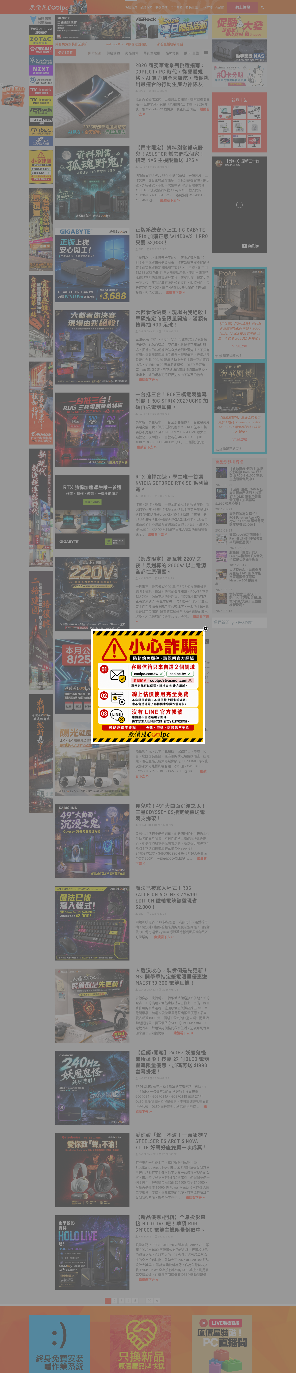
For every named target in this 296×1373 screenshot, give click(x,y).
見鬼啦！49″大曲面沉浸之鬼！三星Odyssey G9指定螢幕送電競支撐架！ (171, 812)
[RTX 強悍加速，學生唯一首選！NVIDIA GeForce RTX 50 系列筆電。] (92, 512)
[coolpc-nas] (239, 42)
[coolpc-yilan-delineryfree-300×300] (13, 86)
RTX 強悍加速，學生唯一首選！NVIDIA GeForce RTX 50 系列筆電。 (172, 483)
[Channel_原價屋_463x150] (93, 18)
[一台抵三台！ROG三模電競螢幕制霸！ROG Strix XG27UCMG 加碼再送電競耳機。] (92, 430)
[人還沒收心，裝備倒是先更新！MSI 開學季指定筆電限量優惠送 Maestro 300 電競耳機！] (92, 1006)
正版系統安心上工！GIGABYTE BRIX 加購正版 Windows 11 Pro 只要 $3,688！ (172, 236)
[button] (262, 7)
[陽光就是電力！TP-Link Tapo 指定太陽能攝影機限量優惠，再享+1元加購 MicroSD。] (92, 759)
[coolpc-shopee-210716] (239, 18)
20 (149, 1301)
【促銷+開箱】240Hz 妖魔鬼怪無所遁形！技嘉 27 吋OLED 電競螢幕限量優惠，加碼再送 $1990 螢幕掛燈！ (172, 1062)
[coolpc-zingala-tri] (239, 67)
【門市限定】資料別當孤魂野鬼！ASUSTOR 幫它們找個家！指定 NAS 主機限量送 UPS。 (170, 153)
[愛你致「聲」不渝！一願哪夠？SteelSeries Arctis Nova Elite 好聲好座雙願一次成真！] (92, 1170)
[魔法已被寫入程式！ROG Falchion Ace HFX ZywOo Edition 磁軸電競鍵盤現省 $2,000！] (92, 923)
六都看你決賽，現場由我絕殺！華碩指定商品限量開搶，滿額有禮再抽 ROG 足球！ (172, 318)
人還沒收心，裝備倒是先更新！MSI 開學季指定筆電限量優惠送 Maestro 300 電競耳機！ (172, 976)
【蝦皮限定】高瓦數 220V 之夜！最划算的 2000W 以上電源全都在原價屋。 (171, 565)
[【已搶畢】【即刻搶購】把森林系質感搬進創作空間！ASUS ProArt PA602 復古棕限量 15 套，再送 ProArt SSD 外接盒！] (239, 272)
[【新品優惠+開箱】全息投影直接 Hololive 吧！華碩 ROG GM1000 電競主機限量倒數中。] (92, 1252)
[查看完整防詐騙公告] (41, 167)
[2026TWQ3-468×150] (170, 18)
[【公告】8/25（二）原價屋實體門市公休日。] (92, 676)
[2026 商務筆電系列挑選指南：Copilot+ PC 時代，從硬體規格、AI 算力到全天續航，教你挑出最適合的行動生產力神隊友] (92, 100)
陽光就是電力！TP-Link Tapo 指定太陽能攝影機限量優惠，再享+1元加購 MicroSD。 (172, 729)
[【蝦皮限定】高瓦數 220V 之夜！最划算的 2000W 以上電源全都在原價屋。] (92, 594)
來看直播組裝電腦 (170, 44)
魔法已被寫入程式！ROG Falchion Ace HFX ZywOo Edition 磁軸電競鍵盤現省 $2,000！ (166, 897)
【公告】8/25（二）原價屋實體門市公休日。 (172, 644)
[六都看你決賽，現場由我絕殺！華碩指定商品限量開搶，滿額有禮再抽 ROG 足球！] (92, 347)
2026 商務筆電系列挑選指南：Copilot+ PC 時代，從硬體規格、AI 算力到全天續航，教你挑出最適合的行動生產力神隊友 (172, 74)
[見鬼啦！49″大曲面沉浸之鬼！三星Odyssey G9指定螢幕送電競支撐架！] (92, 841)
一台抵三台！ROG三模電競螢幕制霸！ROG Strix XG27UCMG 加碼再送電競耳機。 (172, 400)
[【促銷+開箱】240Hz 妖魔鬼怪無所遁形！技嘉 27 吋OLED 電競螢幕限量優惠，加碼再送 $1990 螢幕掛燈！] (92, 1088)
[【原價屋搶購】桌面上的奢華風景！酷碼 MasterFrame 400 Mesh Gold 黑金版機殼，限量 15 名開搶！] (239, 366)
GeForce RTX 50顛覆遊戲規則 (126, 44)
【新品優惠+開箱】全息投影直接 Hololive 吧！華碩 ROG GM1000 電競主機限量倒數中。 (171, 1223)
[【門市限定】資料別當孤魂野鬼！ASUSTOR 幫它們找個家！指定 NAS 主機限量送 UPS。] (92, 183)
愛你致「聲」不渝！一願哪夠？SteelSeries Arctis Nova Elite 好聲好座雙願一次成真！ (172, 1141)
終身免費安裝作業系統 (71, 44)
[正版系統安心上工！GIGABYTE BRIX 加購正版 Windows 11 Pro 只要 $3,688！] (92, 265)
